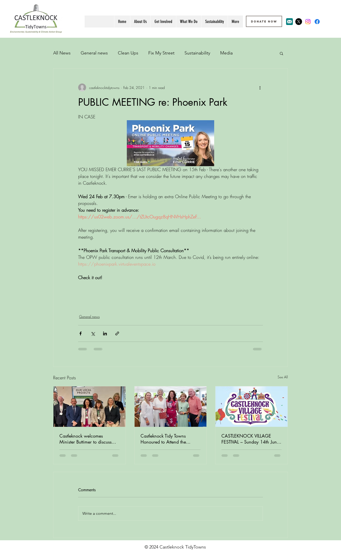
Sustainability (197, 53)
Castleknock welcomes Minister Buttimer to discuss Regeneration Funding (85, 439)
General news (94, 53)
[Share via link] (117, 333)
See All (283, 377)
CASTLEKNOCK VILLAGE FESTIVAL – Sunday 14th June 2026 (250, 439)
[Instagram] (308, 21)
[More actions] (260, 87)
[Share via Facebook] (80, 333)
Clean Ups (128, 53)
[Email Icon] (289, 21)
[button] (281, 53)
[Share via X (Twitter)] (92, 333)
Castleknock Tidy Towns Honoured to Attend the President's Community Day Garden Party (167, 439)
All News (62, 53)
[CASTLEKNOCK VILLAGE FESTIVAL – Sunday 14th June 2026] (251, 406)
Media (226, 53)
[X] (298, 21)
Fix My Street (161, 53)
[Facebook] (317, 21)
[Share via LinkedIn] (105, 333)
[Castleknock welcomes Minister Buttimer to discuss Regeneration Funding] (89, 406)
